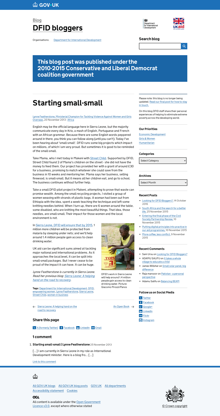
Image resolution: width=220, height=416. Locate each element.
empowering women (44, 291)
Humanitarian (146, 142)
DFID (91, 288)
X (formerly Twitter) (47, 327)
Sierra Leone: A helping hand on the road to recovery (57, 308)
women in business (57, 294)
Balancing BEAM (170, 281)
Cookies (72, 390)
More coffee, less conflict (156, 234)
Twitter (147, 297)
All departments (115, 386)
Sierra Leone (86, 291)
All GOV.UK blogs (44, 386)
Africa (70, 119)
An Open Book (121, 306)
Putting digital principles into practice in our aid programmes (164, 228)
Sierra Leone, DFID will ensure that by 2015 (64, 225)
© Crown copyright (174, 406)
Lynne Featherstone (67, 291)
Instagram (148, 320)
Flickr (146, 315)
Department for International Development (77, 39)
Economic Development (152, 134)
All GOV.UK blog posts (73, 386)
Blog (37, 20)
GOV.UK (96, 386)
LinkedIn (85, 327)
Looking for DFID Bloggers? (157, 200)
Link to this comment (44, 361)
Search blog (149, 38)
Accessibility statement (48, 390)
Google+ (148, 306)
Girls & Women (147, 138)
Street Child (98, 158)
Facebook (69, 327)
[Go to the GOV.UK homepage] (46, 5)
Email (98, 327)
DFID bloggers (58, 28)
